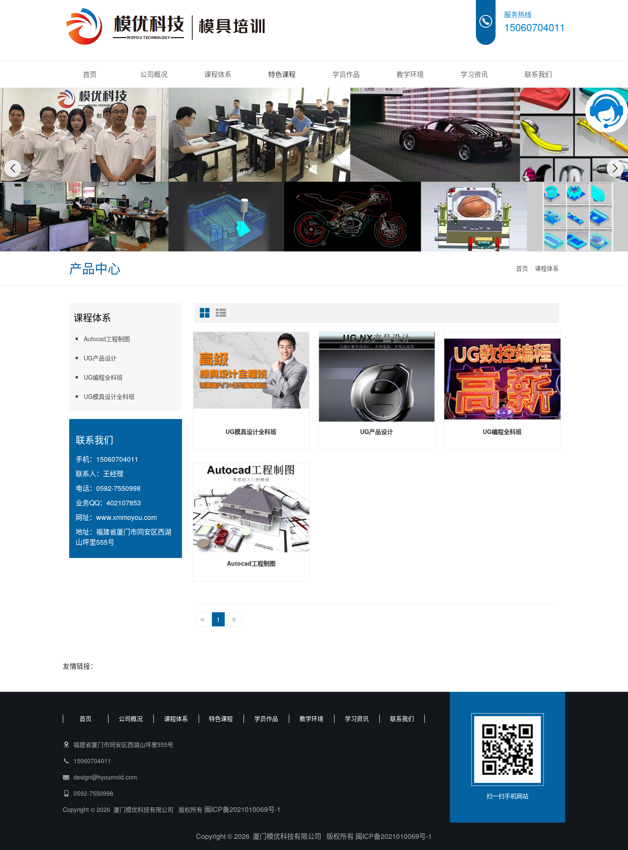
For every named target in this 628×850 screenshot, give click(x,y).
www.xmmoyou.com (126, 517)
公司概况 (153, 74)
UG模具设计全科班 (109, 396)
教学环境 (410, 74)
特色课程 (282, 74)
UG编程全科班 (103, 377)
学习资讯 (474, 74)
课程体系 (218, 74)
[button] (304, 243)
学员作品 (346, 74)
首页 (90, 74)
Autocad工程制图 (107, 338)
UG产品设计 (100, 358)
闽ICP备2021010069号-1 (242, 809)
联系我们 (538, 74)
